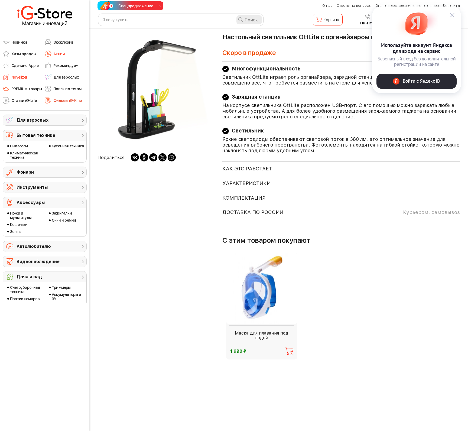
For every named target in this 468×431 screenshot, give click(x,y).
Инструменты (32, 187)
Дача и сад (29, 276)
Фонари (25, 172)
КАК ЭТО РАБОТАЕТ (247, 169)
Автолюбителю (34, 246)
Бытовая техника (36, 135)
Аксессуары (31, 202)
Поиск (251, 19)
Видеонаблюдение (38, 261)
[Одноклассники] (144, 157)
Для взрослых (32, 120)
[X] (162, 157)
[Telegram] (153, 157)
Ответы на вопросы (354, 6)
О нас (327, 6)
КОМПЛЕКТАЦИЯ (244, 198)
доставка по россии (341, 212)
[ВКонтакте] (135, 157)
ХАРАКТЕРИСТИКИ (246, 183)
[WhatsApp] (172, 157)
